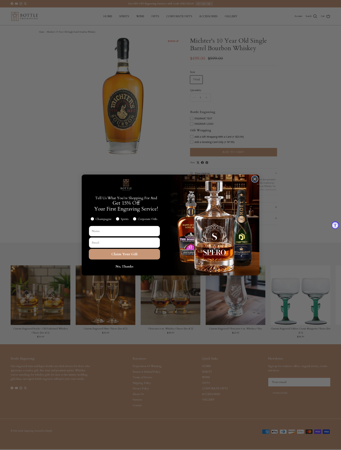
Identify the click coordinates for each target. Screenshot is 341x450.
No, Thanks (124, 266)
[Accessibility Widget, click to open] (335, 225)
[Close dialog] (255, 179)
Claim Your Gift (124, 254)
